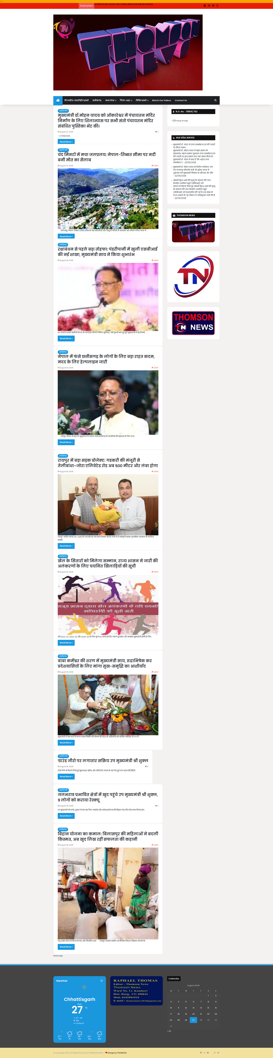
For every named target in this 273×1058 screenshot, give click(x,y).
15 (208, 1007)
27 (193, 1020)
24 (171, 1020)
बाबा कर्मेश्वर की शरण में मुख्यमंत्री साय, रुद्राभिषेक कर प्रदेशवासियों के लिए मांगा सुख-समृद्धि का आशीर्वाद (105, 663)
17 (171, 1014)
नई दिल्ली (63, 110)
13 (193, 1007)
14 (201, 1007)
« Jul (169, 1031)
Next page (58, 955)
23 (216, 1014)
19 (186, 1014)
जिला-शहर (125, 100)
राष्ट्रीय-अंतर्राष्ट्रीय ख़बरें (78, 100)
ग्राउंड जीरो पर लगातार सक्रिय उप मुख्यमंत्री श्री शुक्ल (103, 760)
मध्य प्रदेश (109, 100)
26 (186, 1020)
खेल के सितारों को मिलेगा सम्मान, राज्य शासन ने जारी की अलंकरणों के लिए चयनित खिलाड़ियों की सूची (108, 563)
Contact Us (181, 100)
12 (186, 1007)
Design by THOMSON (117, 1052)
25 (178, 1020)
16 (216, 1007)
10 (171, 1007)
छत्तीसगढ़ (97, 100)
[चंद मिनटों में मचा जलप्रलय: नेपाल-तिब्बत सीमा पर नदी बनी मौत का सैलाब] (108, 198)
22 (208, 1014)
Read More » (66, 141)
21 (201, 1014)
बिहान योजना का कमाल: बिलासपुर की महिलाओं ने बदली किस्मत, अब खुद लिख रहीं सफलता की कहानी (108, 836)
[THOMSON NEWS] (128, 52)
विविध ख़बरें (141, 100)
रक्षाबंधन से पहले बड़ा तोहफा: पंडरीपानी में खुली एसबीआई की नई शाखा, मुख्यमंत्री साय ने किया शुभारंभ (133, 4)
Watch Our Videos (161, 100)
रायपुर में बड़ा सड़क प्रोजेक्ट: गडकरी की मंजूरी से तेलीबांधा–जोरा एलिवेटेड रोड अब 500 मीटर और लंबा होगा (108, 463)
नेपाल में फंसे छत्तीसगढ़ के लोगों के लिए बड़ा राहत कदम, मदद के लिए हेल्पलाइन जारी (106, 359)
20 (193, 1014)
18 (178, 1014)
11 (178, 1007)
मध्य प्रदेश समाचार (185, 137)
